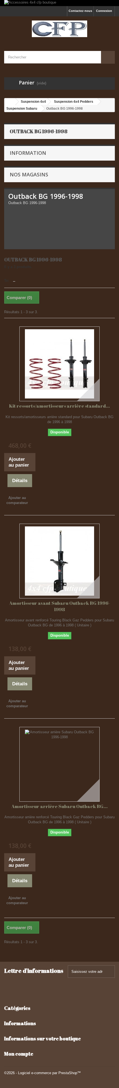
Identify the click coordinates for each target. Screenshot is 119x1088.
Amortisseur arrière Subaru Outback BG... (59, 806)
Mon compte (18, 1053)
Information (28, 153)
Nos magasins (29, 174)
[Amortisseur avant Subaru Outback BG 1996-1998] (59, 561)
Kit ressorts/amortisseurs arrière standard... (59, 406)
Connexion (104, 10)
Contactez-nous (80, 10)
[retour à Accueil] (10, 101)
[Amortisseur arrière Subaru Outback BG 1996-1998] (59, 764)
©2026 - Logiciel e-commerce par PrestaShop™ (42, 1073)
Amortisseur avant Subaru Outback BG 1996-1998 (59, 606)
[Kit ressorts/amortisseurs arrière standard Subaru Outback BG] (59, 363)
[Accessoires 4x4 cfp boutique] (59, 3)
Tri (6, 281)
